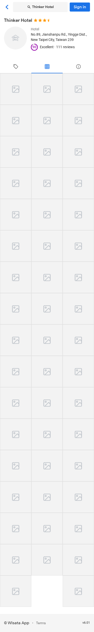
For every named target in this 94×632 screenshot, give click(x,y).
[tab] (15, 66)
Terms (41, 623)
